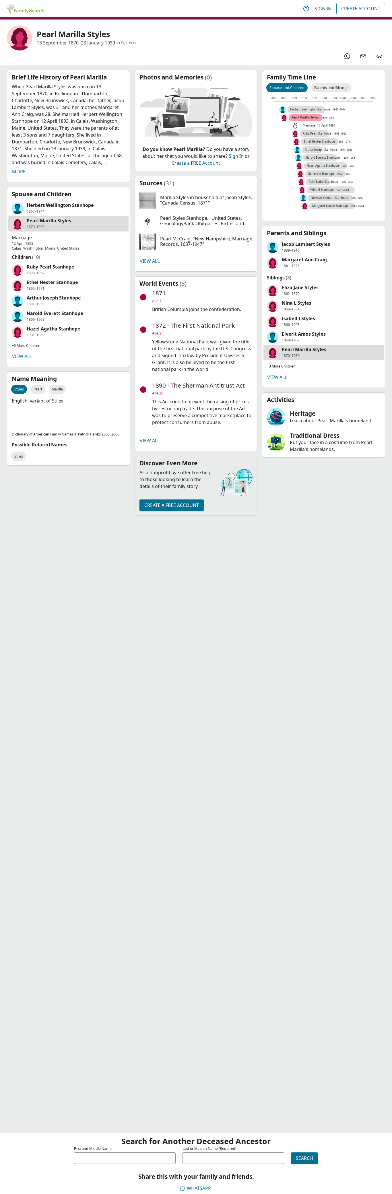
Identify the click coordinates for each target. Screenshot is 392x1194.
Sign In (323, 8)
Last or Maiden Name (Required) (209, 1148)
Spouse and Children (286, 87)
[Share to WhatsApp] (347, 56)
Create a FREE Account (196, 163)
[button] (68, 208)
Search (304, 1158)
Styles (19, 389)
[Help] (306, 8)
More (19, 171)
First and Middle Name (93, 1148)
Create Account (360, 8)
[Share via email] (363, 56)
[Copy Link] (379, 56)
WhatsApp (199, 1188)
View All (22, 356)
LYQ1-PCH (127, 42)
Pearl (38, 389)
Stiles (18, 456)
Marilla (57, 389)
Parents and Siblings (331, 87)
